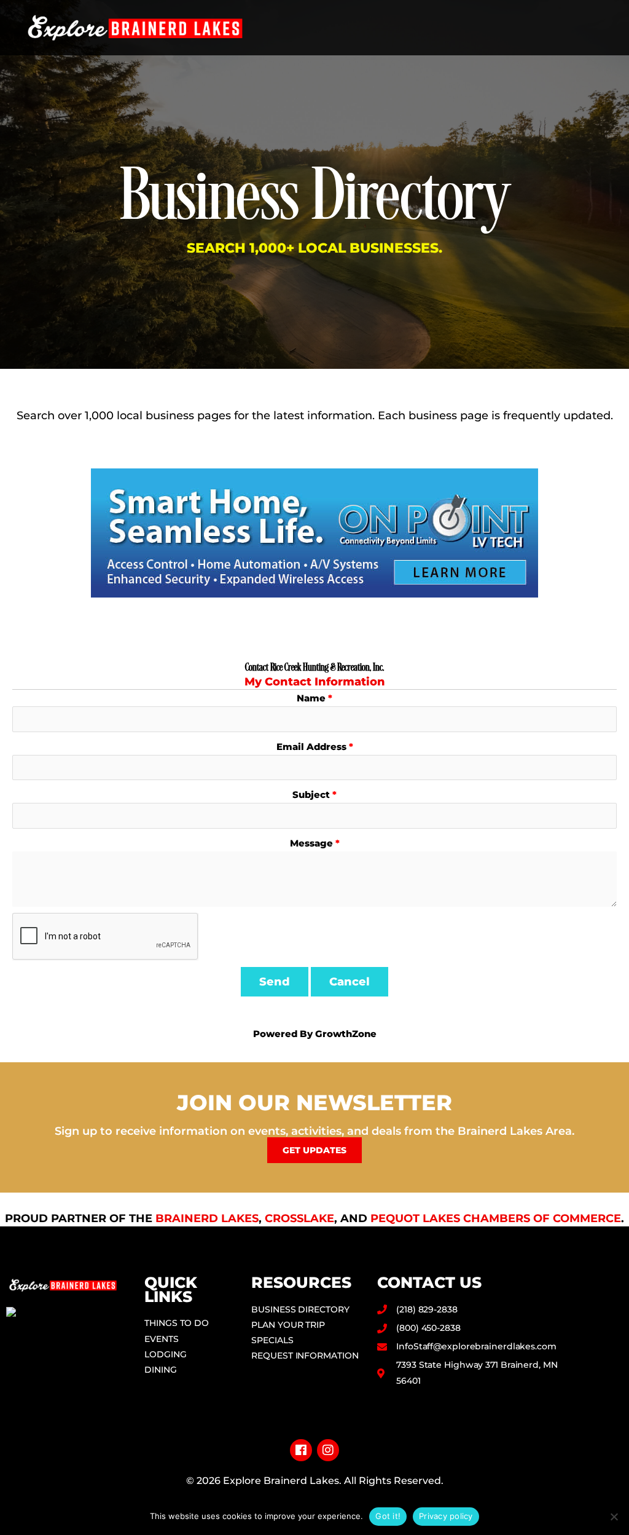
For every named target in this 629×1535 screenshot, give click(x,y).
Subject (311, 794)
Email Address (311, 746)
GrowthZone (346, 1034)
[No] (614, 1516)
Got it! (387, 1516)
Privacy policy (446, 1516)
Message (311, 843)
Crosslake (299, 1218)
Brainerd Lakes (207, 1218)
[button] (605, 28)
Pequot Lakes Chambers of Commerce (495, 1218)
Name (311, 698)
